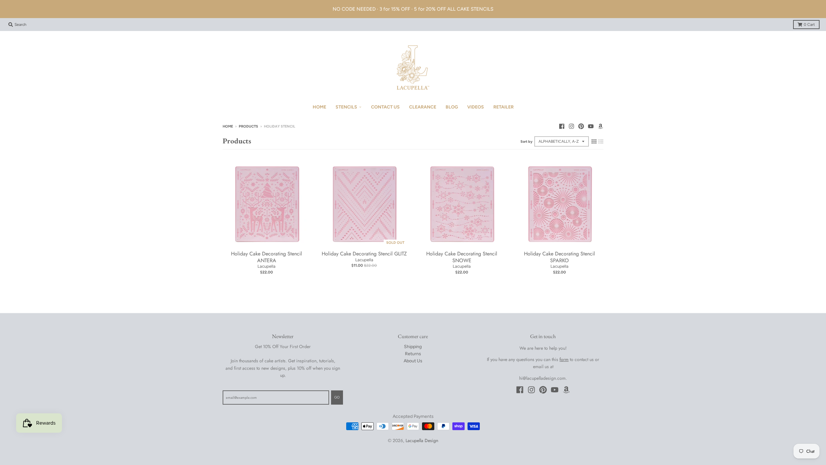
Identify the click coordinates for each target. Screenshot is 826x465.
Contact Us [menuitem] (385, 107)
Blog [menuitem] (452, 107)
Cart (809, 24)
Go (337, 397)
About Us (413, 361)
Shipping (413, 346)
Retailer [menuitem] (503, 107)
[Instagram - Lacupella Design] (571, 126)
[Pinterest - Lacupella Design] (581, 126)
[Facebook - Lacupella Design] (562, 126)
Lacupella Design (422, 440)
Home (228, 126)
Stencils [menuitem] (346, 107)
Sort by (526, 142)
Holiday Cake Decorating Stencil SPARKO (559, 257)
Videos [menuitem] (475, 107)
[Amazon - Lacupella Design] (600, 126)
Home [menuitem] (319, 107)
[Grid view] (594, 141)
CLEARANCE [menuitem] (422, 107)
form (564, 359)
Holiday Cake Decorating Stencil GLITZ (364, 253)
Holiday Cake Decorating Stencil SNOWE (461, 257)
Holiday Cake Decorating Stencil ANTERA (266, 257)
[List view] (600, 141)
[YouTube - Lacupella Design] (591, 126)
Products (248, 126)
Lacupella (266, 266)
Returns (413, 353)
